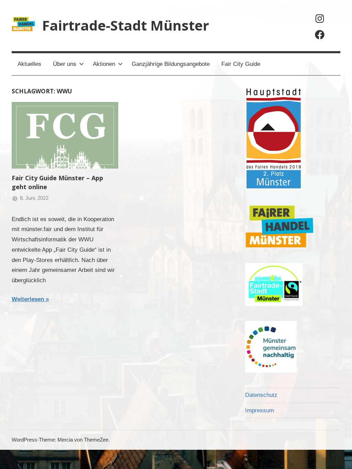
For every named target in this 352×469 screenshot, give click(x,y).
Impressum (259, 410)
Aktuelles (29, 64)
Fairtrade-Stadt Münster (125, 25)
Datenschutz (261, 395)
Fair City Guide (240, 64)
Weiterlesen (28, 299)
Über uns (64, 64)
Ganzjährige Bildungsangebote (171, 64)
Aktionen (104, 64)
